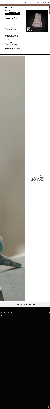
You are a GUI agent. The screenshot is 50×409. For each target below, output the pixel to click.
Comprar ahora (12, 14)
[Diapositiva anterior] (26, 20)
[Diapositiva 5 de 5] (49, 13)
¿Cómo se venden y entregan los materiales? (7, 312)
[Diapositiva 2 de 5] (49, 8)
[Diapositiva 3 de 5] (49, 10)
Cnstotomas (7, 16)
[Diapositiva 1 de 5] (49, 7)
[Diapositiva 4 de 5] (49, 11)
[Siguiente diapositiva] (47, 20)
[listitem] (42, 2)
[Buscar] (1, 5)
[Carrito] (48, 2)
